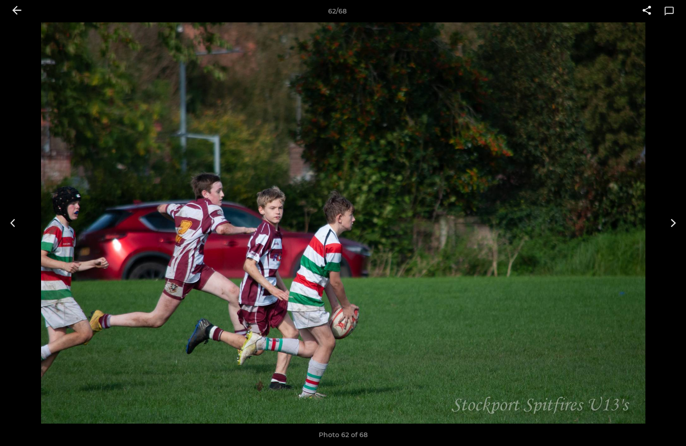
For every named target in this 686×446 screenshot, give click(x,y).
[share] (646, 11)
